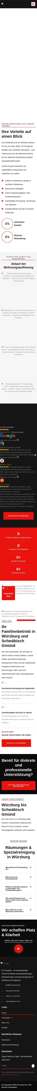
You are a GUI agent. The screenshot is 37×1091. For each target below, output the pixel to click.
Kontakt (5, 1028)
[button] (18, 868)
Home (4, 1013)
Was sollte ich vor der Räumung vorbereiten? (15, 910)
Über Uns (5, 1023)
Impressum (6, 1040)
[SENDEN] (33, 1066)
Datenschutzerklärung (10, 1045)
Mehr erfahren (5, 509)
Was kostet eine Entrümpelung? (12, 878)
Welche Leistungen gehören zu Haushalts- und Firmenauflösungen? (17, 888)
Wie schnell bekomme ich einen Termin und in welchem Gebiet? (17, 900)
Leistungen (6, 1018)
